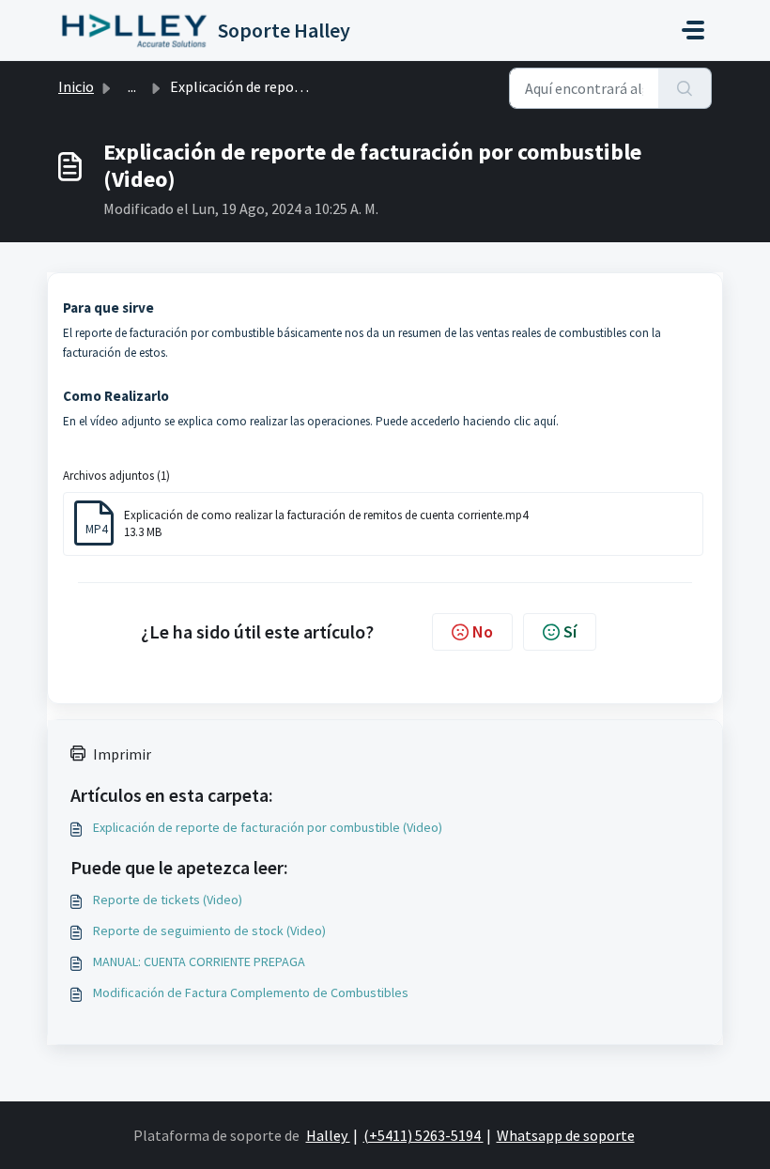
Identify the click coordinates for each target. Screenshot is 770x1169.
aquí (544, 421)
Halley (328, 1135)
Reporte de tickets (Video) (167, 899)
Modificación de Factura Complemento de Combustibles (250, 992)
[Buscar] (685, 88)
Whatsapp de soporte (566, 1135)
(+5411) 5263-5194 (423, 1135)
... (132, 86)
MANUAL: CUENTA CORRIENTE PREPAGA (199, 961)
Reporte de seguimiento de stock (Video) (209, 930)
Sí (570, 631)
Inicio (76, 86)
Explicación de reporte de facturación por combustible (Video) (267, 827)
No (482, 631)
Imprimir (122, 754)
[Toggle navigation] (693, 30)
